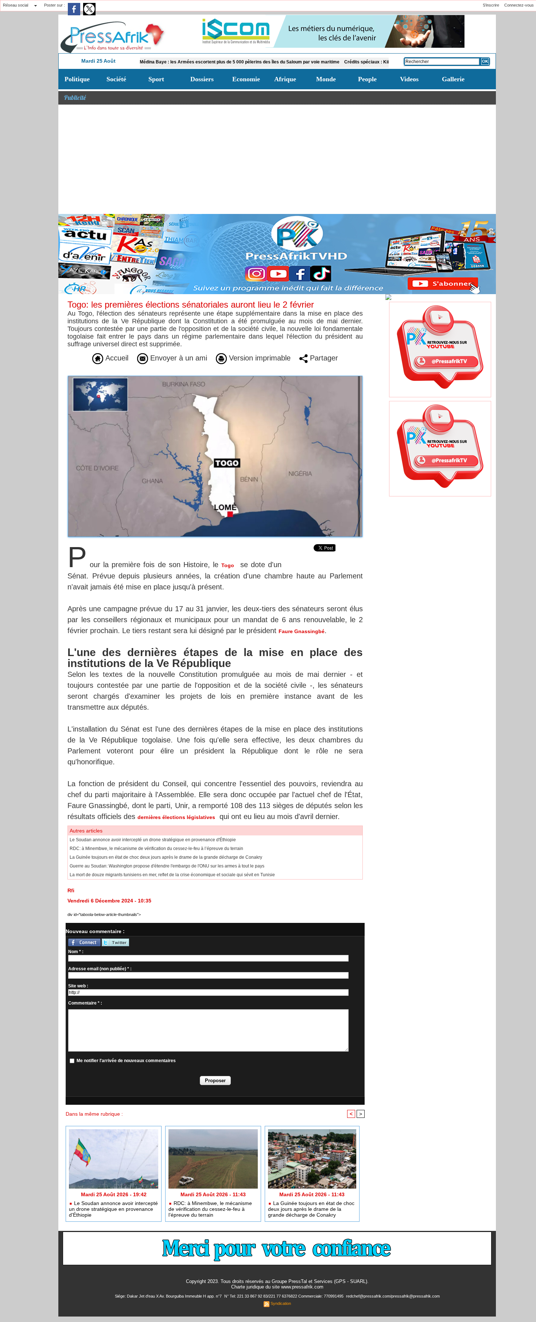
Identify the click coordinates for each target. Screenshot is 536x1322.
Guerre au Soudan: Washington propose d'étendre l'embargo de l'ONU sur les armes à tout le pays (167, 866)
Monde (326, 79)
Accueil (115, 358)
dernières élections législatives (176, 817)
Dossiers (202, 79)
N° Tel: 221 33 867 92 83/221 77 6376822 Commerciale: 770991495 (284, 1296)
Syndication (281, 1303)
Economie (246, 79)
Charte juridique (247, 1287)
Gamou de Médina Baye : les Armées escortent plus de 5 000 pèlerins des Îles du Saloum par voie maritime (188, 62)
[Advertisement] (277, 159)
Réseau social (15, 5)
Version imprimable (259, 358)
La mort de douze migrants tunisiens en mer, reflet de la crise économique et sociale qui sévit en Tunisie (172, 874)
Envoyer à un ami (177, 358)
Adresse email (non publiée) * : (100, 968)
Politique (77, 79)
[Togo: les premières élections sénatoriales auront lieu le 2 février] (215, 378)
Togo (227, 565)
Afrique (285, 79)
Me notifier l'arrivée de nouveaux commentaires (126, 1060)
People (367, 79)
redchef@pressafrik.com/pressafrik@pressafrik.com (393, 1296)
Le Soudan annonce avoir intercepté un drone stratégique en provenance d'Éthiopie (153, 839)
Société (116, 79)
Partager (323, 358)
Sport (156, 79)
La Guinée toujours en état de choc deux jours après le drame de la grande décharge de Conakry (166, 857)
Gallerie (453, 79)
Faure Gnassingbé (302, 631)
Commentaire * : (85, 1003)
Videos (409, 79)
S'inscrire (491, 5)
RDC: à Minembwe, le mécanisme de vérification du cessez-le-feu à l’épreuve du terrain (156, 848)
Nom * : (75, 951)
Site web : (78, 985)
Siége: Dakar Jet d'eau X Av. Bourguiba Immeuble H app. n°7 (169, 1296)
